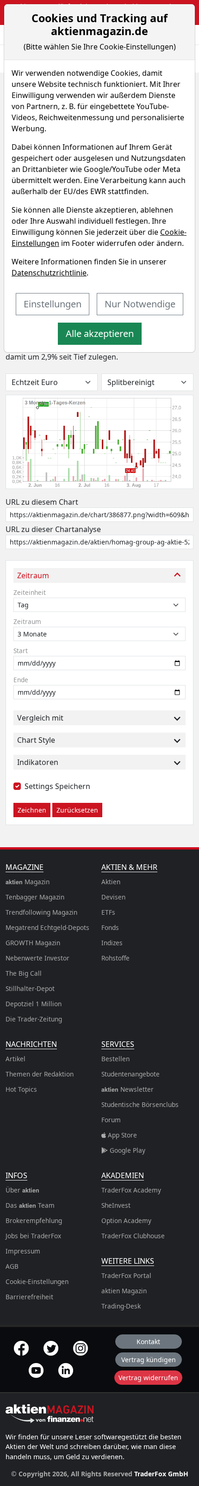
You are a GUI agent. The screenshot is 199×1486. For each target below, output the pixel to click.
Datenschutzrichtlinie (49, 273)
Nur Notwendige (140, 304)
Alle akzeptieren (100, 333)
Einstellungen (52, 304)
